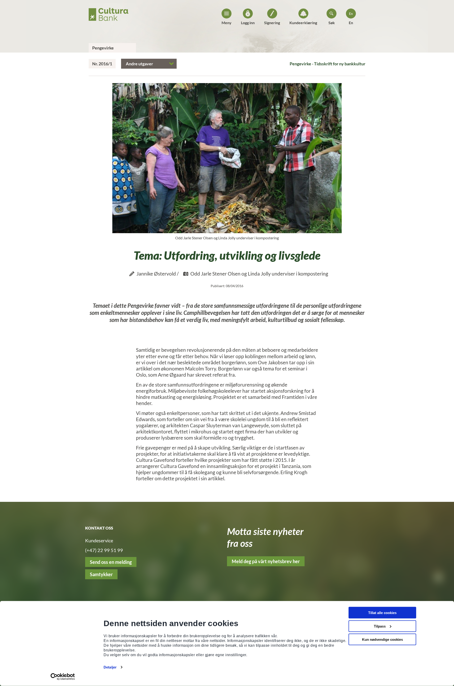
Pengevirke (103, 47)
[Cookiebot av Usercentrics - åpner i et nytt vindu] (62, 676)
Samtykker (101, 574)
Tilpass (380, 626)
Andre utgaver (139, 63)
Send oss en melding (111, 562)
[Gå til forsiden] (108, 13)
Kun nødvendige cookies (382, 639)
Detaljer (110, 667)
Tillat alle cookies (382, 613)
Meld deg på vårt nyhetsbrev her (266, 561)
